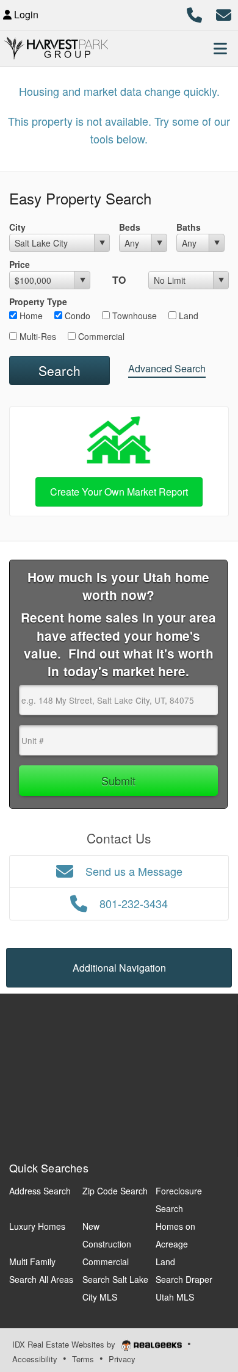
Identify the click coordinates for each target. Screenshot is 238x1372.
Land (187, 315)
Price (19, 264)
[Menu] (220, 48)
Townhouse (133, 315)
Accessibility (34, 1359)
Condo (76, 315)
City (17, 227)
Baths (188, 227)
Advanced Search (167, 368)
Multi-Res (36, 336)
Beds (129, 227)
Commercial (100, 336)
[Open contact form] (223, 13)
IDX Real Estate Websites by (65, 1344)
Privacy (122, 1359)
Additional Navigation (119, 968)
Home (30, 315)
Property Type (38, 301)
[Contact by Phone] (194, 13)
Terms (83, 1359)
